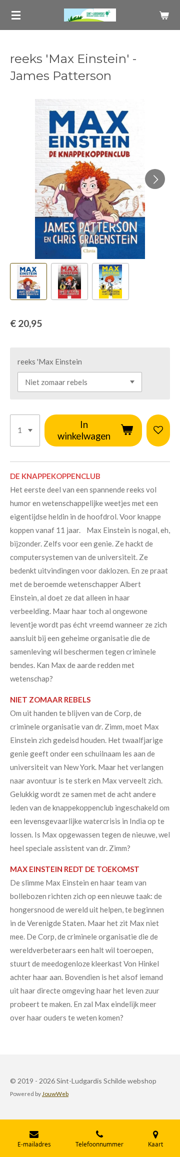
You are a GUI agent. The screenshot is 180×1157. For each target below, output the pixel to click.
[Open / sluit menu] (16, 15)
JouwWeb (55, 1093)
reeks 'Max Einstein (50, 361)
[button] (28, 281)
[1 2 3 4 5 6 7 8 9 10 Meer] (25, 430)
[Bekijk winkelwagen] (164, 15)
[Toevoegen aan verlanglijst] (158, 430)
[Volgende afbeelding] (155, 179)
